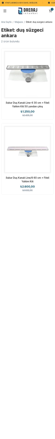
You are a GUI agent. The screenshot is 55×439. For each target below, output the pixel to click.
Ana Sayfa (6, 22)
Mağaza (19, 22)
